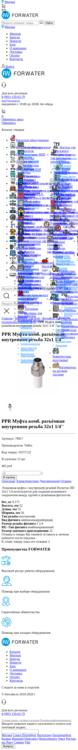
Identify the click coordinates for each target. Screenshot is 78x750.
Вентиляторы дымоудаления (28, 355)
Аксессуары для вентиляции (28, 275)
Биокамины (61, 345)
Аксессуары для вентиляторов (29, 349)
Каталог (15, 651)
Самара (19, 742)
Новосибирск (48, 738)
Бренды (15, 37)
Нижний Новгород (25, 738)
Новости (15, 41)
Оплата (15, 55)
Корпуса (61, 205)
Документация (50, 481)
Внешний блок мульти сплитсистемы (33, 296)
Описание (8, 481)
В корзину (9, 477)
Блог (13, 44)
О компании (18, 48)
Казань (6, 738)
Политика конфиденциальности (55, 720)
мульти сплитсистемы (27, 253)
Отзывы (65, 481)
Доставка (16, 51)
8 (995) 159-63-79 (13, 97)
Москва (10, 2)
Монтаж (15, 33)
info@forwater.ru (11, 100)
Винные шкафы (63, 252)
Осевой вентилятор (30, 344)
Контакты (16, 59)
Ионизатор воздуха (31, 320)
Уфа (27, 742)
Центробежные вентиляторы (28, 361)
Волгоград (44, 735)
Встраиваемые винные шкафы (63, 256)
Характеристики (27, 481)
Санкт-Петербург (24, 735)
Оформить (9, 123)
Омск (61, 738)
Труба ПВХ (62, 172)
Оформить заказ (12, 119)
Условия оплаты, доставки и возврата (20, 720)
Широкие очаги (63, 341)
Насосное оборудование (32, 140)
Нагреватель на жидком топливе (64, 371)
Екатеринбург (61, 735)
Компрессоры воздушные (62, 358)
